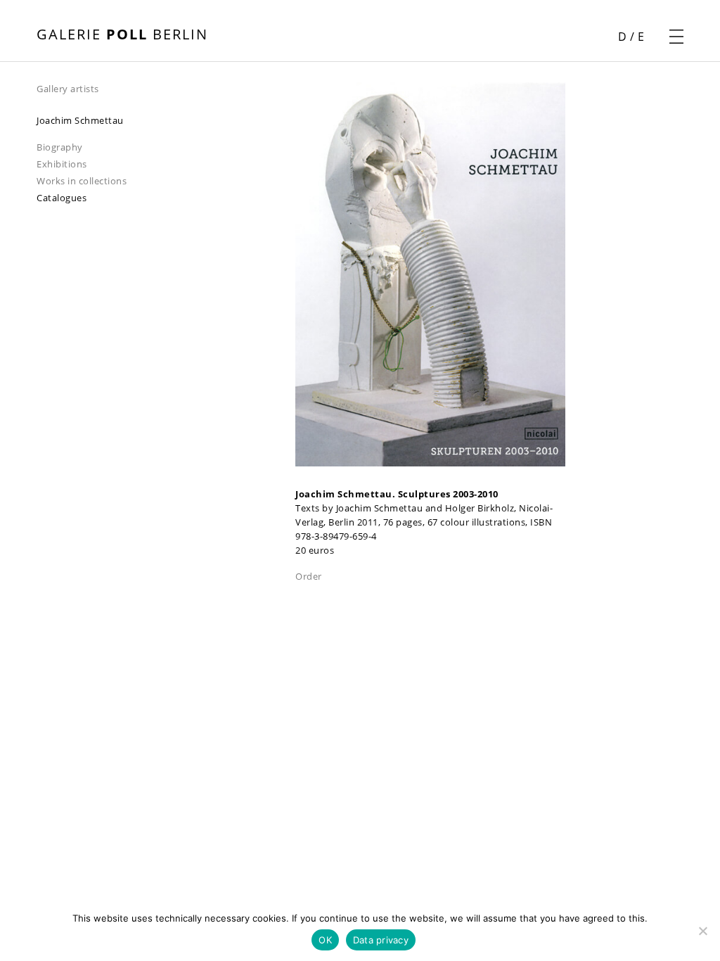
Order (308, 576)
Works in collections (82, 180)
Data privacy (381, 940)
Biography (60, 147)
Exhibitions (62, 164)
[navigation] (166, 88)
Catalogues (61, 197)
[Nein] (702, 931)
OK (325, 940)
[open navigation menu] (676, 37)
